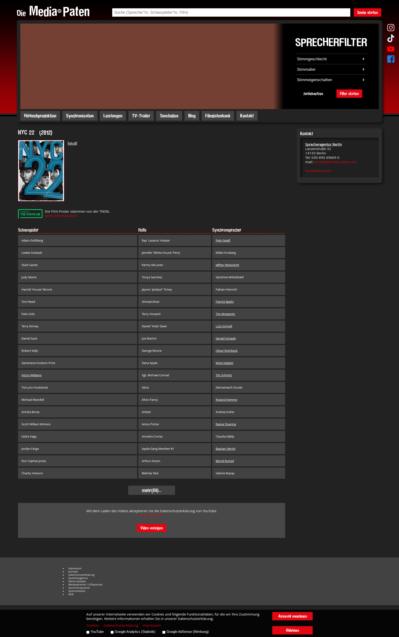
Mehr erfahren (151, 515)
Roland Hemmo (226, 400)
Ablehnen (292, 630)
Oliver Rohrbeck (227, 351)
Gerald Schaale (226, 338)
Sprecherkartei (76, 591)
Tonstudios (169, 115)
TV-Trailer (141, 115)
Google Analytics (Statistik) (135, 632)
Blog (192, 115)
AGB (70, 594)
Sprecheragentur (78, 578)
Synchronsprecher (79, 587)
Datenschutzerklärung (81, 574)
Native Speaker (77, 581)
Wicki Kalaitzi (224, 363)
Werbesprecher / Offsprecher (85, 584)
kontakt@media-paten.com (335, 162)
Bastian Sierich (226, 449)
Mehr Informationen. (61, 216)
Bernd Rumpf (225, 461)
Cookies (92, 625)
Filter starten (349, 93)
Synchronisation (80, 115)
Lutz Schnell (224, 326)
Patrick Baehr (225, 302)
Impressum (75, 568)
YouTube (97, 632)
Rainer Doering (226, 424)
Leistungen (112, 115)
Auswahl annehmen (292, 616)
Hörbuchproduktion (40, 115)
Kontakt (247, 115)
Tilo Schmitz (224, 375)
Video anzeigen (151, 528)
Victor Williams (31, 375)
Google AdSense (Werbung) (187, 632)
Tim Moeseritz (225, 314)
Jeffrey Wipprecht (227, 265)
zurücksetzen (313, 93)
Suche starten (367, 12)
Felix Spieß (223, 240)
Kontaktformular (318, 170)
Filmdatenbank (217, 115)
